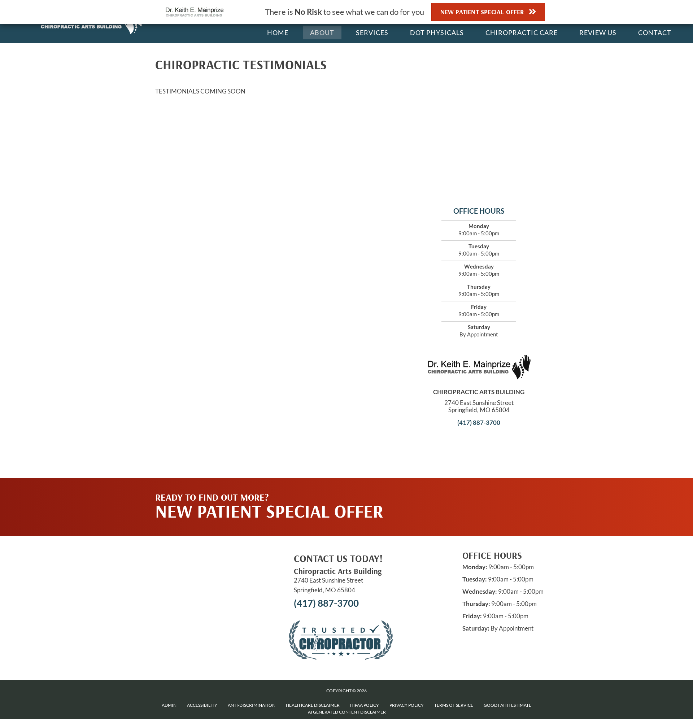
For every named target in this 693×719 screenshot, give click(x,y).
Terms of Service (453, 705)
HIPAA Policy (364, 705)
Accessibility (202, 705)
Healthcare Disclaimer (313, 705)
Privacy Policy (406, 705)
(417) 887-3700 (478, 422)
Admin (169, 705)
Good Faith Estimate (507, 705)
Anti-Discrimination (251, 705)
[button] (469, 493)
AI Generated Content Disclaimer (347, 712)
